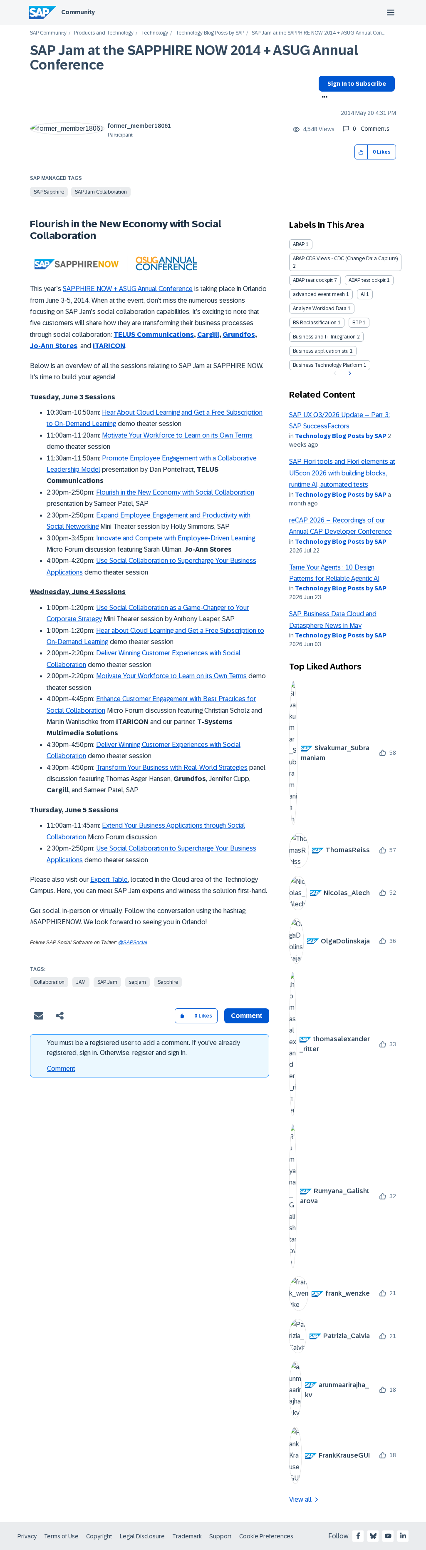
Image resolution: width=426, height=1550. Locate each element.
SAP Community (48, 33)
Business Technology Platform (327, 365)
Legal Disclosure (142, 1536)
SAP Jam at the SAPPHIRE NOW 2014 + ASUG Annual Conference (194, 57)
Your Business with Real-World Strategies (187, 767)
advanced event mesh (319, 294)
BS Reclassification (315, 323)
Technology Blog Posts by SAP (210, 33)
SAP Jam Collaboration (101, 192)
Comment (61, 1068)
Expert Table (109, 879)
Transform (111, 767)
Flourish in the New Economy (138, 492)
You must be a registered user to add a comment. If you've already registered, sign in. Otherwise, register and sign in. (143, 1047)
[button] (361, 152)
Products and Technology (104, 33)
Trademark (187, 1536)
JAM (81, 982)
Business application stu (321, 351)
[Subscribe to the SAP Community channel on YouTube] (388, 1536)
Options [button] (323, 98)
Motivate (114, 435)
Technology (154, 33)
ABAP (299, 244)
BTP (357, 323)
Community (78, 12)
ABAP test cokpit (367, 280)
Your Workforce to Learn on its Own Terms (190, 435)
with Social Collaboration (217, 492)
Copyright (99, 1536)
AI (363, 294)
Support (220, 1536)
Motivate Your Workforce (132, 675)
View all (300, 1499)
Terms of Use (61, 1536)
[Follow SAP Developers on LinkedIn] (403, 1536)
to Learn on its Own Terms (208, 675)
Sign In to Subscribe (356, 83)
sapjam (137, 982)
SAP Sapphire (49, 192)
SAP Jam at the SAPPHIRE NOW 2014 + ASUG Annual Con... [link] (318, 33)
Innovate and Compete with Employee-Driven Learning (175, 538)
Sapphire (168, 982)
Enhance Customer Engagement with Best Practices (170, 698)
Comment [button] (247, 1015)
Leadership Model (73, 469)
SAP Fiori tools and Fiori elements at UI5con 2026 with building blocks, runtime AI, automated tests (342, 473)
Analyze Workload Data (320, 308)
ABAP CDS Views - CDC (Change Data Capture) (345, 258)
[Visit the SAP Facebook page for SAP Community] (358, 1536)
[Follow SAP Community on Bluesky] (373, 1536)
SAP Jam (107, 982)
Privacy (27, 1536)
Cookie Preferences (266, 1536)
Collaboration (49, 982)
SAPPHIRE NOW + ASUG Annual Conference (128, 288)
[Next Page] (348, 373)
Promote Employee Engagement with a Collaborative (179, 458)
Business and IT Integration (324, 337)
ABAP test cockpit (313, 280)
